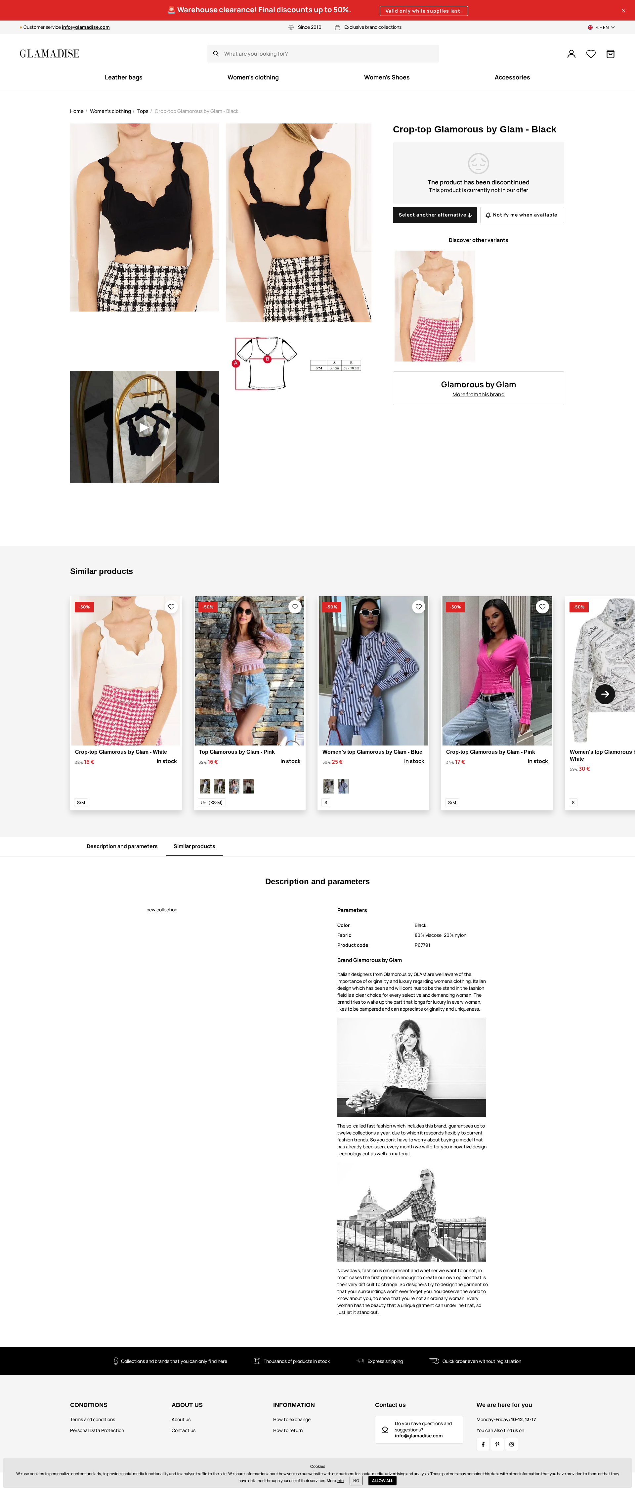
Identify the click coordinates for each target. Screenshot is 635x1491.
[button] (623, 10)
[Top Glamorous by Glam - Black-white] (248, 786)
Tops (142, 111)
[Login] (571, 54)
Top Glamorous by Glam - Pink (237, 752)
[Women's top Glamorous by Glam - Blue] (343, 786)
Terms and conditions (92, 1419)
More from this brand (478, 394)
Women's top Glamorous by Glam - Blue (372, 752)
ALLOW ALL (382, 1480)
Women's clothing (110, 111)
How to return (288, 1430)
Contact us (183, 1430)
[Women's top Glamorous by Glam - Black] (328, 786)
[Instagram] (511, 1444)
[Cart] (610, 54)
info (340, 1480)
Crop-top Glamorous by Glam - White (121, 752)
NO (356, 1480)
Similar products (194, 846)
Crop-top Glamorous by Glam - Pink (490, 752)
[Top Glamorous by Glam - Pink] (234, 786)
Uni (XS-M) (212, 802)
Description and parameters (122, 846)
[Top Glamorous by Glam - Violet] (219, 786)
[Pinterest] (497, 1444)
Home (77, 111)
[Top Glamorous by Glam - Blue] (205, 786)
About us (181, 1419)
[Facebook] (483, 1444)
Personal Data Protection (97, 1430)
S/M (81, 802)
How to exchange (292, 1419)
